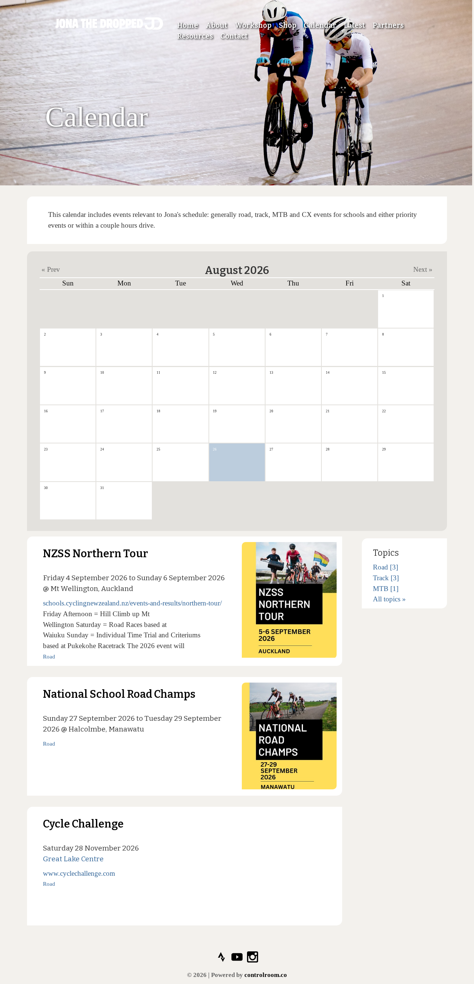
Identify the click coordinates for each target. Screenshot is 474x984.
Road (49, 656)
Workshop (253, 25)
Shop (287, 25)
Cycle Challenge (83, 824)
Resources (195, 36)
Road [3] (385, 567)
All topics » (389, 599)
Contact (234, 36)
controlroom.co (265, 974)
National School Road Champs (119, 694)
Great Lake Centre (73, 859)
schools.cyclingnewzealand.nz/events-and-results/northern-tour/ (132, 603)
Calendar (320, 25)
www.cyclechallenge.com (79, 873)
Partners (388, 25)
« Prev (50, 269)
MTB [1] (385, 588)
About (216, 25)
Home (187, 25)
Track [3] (386, 578)
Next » (423, 269)
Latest (354, 25)
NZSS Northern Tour (95, 553)
